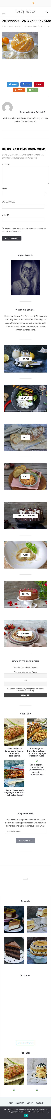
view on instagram (25, 1043)
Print (34, 90)
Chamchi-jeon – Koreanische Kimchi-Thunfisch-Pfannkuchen (14, 752)
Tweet (14, 84)
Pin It (40, 84)
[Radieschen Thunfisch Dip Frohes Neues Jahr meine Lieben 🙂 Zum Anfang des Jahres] (10, 1031)
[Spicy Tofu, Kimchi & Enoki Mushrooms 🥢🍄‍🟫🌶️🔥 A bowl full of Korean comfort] (40, 987)
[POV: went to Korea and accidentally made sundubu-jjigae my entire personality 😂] (25, 987)
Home (10, 1103)
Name (4, 189)
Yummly (20, 90)
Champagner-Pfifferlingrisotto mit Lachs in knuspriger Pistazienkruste (36, 752)
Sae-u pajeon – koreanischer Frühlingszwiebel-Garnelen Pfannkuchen (36, 770)
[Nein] (48, 1113)
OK (26, 1115)
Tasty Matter (25, 11)
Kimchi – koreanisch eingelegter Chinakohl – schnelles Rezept (14, 792)
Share (28, 84)
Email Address (8, 202)
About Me (20, 1103)
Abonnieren (25, 840)
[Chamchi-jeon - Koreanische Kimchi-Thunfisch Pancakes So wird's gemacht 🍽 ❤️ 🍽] (10, 1001)
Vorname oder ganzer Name (25, 672)
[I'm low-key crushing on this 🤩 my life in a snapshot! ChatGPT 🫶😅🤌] (40, 1016)
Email (26, 680)
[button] (3, 14)
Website (5, 215)
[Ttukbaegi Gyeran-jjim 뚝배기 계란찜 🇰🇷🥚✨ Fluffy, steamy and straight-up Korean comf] (10, 987)
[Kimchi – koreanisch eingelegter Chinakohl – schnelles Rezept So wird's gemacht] (40, 1001)
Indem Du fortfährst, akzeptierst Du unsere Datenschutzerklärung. (27, 690)
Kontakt (39, 1103)
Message (6, 164)
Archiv (30, 1103)
